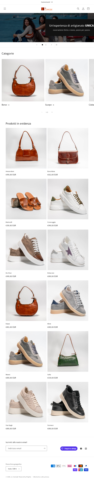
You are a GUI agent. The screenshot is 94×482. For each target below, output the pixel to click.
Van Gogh (9, 425)
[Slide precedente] (36, 44)
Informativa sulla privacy (41, 477)
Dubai (8, 324)
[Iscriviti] (44, 448)
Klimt (49, 324)
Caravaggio (51, 222)
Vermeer (50, 425)
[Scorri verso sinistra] (41, 112)
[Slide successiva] (51, 44)
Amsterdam (10, 171)
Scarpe (48, 104)
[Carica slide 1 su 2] (42, 44)
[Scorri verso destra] (52, 112)
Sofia (49, 375)
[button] (4, 8)
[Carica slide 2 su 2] (46, 44)
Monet (8, 375)
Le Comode (14, 477)
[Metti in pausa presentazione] (57, 44)
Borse (4, 104)
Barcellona (51, 171)
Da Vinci (9, 273)
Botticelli (9, 222)
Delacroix (50, 273)
